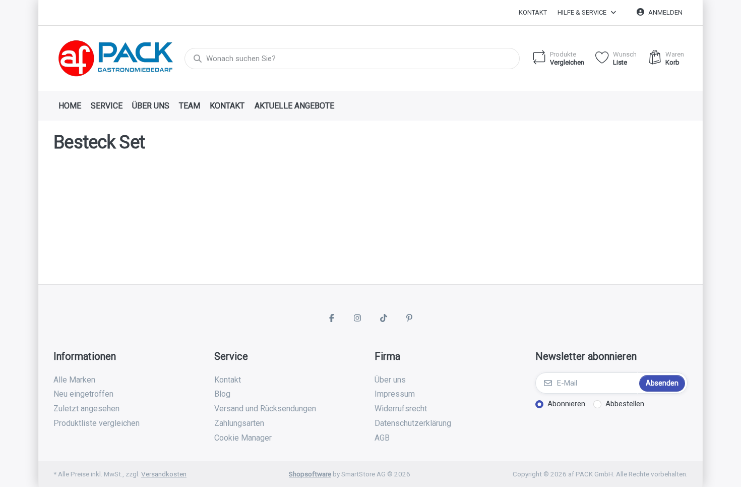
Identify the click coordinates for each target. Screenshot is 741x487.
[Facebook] (332, 318)
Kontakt (533, 12)
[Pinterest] (410, 318)
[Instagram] (357, 318)
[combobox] (352, 58)
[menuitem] (69, 106)
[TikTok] (384, 318)
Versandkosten (164, 474)
